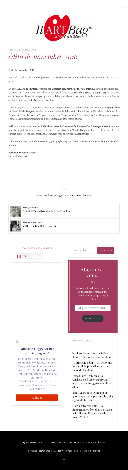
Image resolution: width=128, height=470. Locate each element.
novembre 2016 (83, 195)
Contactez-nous (56, 442)
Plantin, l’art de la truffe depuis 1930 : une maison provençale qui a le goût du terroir (92, 396)
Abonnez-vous (92, 318)
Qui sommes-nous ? (33, 442)
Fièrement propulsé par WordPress (55, 450)
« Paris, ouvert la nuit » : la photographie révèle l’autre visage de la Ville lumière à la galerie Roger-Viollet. (92, 411)
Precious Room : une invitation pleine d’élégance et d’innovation (91, 355)
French (25, 255)
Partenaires (75, 442)
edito (72, 195)
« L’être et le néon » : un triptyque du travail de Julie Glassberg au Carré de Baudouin (92, 366)
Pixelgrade (95, 450)
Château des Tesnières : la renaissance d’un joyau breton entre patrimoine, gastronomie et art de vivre (91, 381)
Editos (32, 50)
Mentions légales (95, 442)
